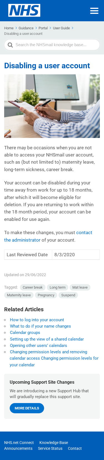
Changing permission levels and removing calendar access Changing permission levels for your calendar (54, 358)
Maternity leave (19, 295)
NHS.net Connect (19, 442)
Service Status (50, 448)
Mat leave (80, 287)
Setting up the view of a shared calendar (47, 339)
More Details (27, 408)
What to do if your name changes (40, 326)
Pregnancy (46, 295)
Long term (57, 287)
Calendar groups (25, 332)
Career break (33, 287)
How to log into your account (37, 319)
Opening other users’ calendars (38, 345)
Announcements (18, 448)
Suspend (68, 295)
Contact (75, 448)
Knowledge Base (53, 442)
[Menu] (94, 11)
